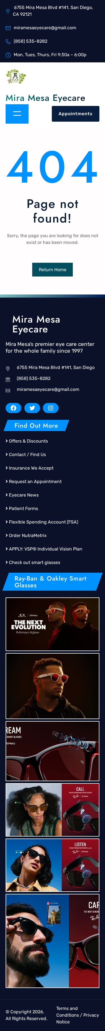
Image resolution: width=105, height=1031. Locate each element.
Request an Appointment (35, 481)
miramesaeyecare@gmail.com (48, 389)
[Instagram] (51, 408)
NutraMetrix (34, 535)
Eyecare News (24, 495)
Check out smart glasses (34, 562)
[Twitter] (32, 408)
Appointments (76, 113)
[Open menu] (17, 114)
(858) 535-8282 (33, 378)
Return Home (52, 269)
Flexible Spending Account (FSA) (43, 522)
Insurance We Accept (31, 468)
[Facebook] (13, 408)
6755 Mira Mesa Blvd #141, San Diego (56, 367)
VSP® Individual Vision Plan (53, 549)
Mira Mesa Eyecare (45, 97)
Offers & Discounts (28, 441)
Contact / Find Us (27, 454)
